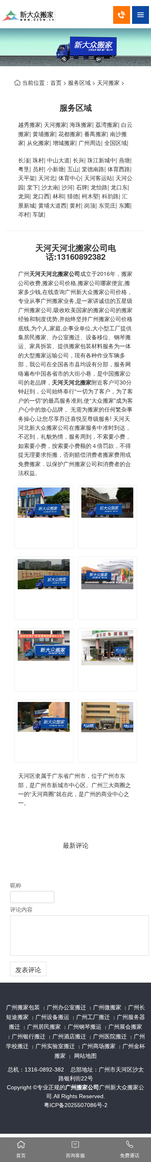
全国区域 (115, 143)
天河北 (46, 178)
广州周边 (90, 143)
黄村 (75, 205)
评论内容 (21, 909)
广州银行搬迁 (29, 1036)
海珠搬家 (81, 124)
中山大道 (58, 160)
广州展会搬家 (125, 1026)
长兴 (78, 160)
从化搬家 (38, 143)
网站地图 (85, 1056)
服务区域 (79, 82)
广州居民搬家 (44, 1026)
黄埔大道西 (52, 205)
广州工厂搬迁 (93, 1017)
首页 (56, 82)
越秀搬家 (29, 124)
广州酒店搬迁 (69, 1036)
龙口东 (119, 187)
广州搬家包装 (23, 1007)
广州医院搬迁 (110, 1036)
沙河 (67, 187)
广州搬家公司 (82, 1087)
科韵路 (110, 196)
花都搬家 (69, 134)
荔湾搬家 (106, 124)
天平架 (26, 178)
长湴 (23, 160)
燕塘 (124, 160)
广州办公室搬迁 (66, 1007)
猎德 (73, 196)
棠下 (32, 187)
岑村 (23, 214)
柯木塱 (90, 196)
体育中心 (69, 178)
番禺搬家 (95, 134)
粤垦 (23, 169)
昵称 (15, 885)
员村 (38, 169)
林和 (58, 196)
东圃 (124, 205)
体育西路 (119, 169)
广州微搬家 (107, 1007)
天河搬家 (108, 82)
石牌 (81, 187)
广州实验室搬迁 (55, 1046)
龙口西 (41, 196)
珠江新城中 (101, 160)
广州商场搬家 (99, 1046)
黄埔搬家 (44, 134)
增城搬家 (64, 143)
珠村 (38, 160)
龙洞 (23, 196)
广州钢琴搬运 (84, 1026)
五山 (73, 169)
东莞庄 (107, 205)
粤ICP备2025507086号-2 (76, 1105)
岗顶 (89, 205)
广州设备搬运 (52, 1017)
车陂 (38, 214)
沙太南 (49, 187)
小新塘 (55, 169)
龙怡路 (99, 187)
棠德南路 (93, 169)
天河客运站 (98, 178)
